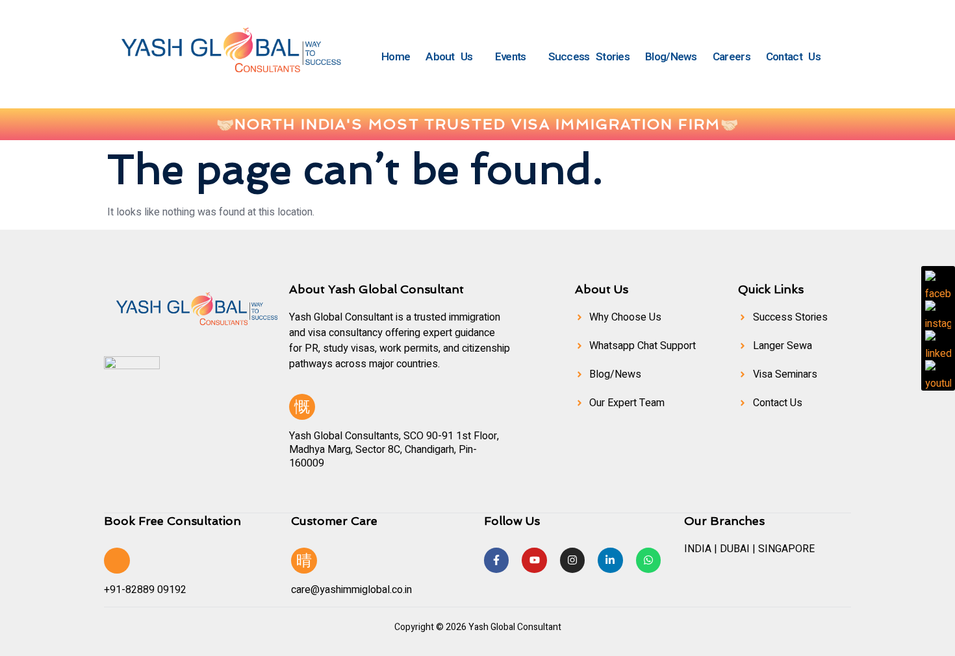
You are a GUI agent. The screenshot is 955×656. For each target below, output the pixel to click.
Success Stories (589, 57)
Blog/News (671, 57)
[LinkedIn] (938, 343)
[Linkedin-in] (610, 560)
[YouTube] (938, 373)
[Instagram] (572, 560)
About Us (449, 57)
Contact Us (793, 57)
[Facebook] (938, 284)
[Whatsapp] (648, 560)
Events (510, 57)
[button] (452, 57)
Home (395, 57)
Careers (731, 57)
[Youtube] (534, 560)
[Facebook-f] (496, 560)
